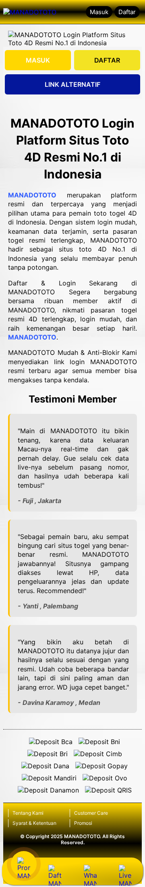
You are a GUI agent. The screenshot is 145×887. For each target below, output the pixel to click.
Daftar (127, 12)
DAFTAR (107, 60)
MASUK (38, 60)
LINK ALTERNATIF (72, 84)
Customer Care (91, 813)
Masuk (99, 12)
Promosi (83, 823)
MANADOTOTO (32, 195)
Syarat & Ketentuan (34, 823)
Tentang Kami (28, 813)
